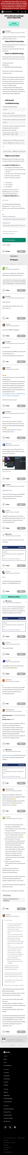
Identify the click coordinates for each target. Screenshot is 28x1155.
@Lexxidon (6, 920)
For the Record (7, 1065)
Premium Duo (7, 1112)
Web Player (7, 1095)
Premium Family (8, 1115)
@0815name (8, 490)
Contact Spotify (8, 1101)
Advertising (7, 1079)
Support (6, 1092)
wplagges (4, 273)
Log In (21, 11)
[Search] (18, 12)
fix (3, 210)
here (17, 231)
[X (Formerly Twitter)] (10, 1127)
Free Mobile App (8, 1098)
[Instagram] (5, 1127)
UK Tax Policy (6, 1149)
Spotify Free (7, 1121)
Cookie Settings (7, 1142)
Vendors (6, 1085)
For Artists (6, 1072)
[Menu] (25, 12)
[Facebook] (15, 1127)
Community (8, 12)
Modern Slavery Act (7, 1147)
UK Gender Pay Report (8, 1152)
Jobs (5, 1062)
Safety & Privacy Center (11, 1138)
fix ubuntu (18, 206)
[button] (25, 32)
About (5, 1059)
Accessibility (6, 1145)
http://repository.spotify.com (16, 219)
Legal (5, 1138)
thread (10, 71)
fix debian (12, 206)
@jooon (15, 429)
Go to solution (14, 24)
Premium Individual (8, 1109)
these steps (5, 8)
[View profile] (3, 31)
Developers (7, 1076)
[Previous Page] (5, 264)
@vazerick (5, 540)
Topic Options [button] (13, 256)
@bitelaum (7, 347)
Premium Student (8, 1118)
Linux (8, 244)
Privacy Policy (6, 1140)
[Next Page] (22, 264)
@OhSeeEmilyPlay (7, 755)
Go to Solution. (11, 240)
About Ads (13, 1142)
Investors (6, 1082)
